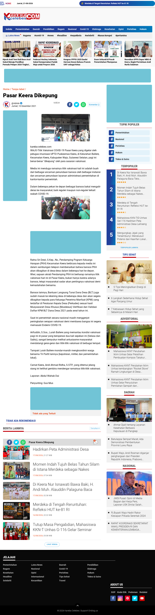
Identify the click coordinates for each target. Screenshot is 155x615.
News (51, 35)
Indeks (9, 29)
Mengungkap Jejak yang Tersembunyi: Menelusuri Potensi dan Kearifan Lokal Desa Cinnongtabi (131, 236)
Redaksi (143, 592)
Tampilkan (95, 428)
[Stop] (61, 102)
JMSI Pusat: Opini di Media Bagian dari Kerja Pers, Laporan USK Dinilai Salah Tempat (128, 501)
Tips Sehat (64, 576)
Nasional (72, 29)
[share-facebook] (69, 104)
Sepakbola (76, 35)
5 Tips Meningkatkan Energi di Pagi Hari (130, 289)
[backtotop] (77, 606)
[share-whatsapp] (83, 104)
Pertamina (122, 35)
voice (56, 102)
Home (8, 3)
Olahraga (96, 29)
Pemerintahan (22, 29)
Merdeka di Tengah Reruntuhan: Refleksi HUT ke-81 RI (60, 507)
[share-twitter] (76, 104)
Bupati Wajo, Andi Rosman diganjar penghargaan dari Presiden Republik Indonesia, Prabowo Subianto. (130, 456)
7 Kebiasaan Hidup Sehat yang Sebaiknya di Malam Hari (127, 311)
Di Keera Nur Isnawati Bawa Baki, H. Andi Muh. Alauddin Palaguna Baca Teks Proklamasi (63, 489)
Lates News (14, 35)
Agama (27, 35)
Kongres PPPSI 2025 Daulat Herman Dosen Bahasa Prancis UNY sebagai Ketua (77, 62)
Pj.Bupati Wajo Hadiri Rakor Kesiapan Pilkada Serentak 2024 (128, 514)
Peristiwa (131, 29)
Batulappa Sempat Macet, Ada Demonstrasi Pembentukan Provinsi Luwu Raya (127, 442)
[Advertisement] (97, 16)
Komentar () (94, 104)
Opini (121, 29)
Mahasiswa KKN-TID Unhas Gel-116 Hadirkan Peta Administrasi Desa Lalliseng (63, 449)
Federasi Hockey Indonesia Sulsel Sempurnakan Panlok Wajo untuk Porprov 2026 (45, 62)
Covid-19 (84, 29)
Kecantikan (36, 580)
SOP (113, 592)
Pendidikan (48, 29)
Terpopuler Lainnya (129, 248)
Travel (62, 580)
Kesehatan (110, 29)
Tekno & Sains (122, 159)
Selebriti (90, 35)
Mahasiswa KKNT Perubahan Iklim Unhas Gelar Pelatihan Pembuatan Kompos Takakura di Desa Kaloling (130, 354)
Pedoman (133, 592)
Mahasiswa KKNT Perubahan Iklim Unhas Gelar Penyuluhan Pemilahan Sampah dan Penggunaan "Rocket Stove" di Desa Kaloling (129, 382)
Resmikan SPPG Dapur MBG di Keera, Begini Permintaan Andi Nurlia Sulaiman (138, 62)
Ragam (61, 29)
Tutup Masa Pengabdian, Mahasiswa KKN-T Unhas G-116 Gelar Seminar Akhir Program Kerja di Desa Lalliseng (118, 3)
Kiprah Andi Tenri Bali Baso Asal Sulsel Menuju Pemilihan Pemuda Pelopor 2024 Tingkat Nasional (16, 62)
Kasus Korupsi (105, 35)
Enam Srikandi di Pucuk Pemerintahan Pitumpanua (105, 60)
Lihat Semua (52, 544)
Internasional (37, 576)
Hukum (143, 29)
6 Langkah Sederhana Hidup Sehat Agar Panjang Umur (129, 300)
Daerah (36, 29)
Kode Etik (121, 592)
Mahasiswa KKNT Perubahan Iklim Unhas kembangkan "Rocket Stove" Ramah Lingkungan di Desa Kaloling (129, 369)
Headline (62, 35)
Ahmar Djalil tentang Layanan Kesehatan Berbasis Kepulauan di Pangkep (129, 428)
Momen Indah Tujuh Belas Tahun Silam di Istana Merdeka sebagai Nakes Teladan (66, 469)
